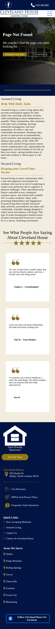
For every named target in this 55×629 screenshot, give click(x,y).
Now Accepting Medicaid (18, 522)
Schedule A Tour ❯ (13, 54)
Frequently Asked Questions (25, 505)
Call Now (40, 54)
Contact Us (11, 533)
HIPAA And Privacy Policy (24, 497)
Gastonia (10, 588)
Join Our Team (15, 457)
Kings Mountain (14, 561)
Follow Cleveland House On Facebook (31, 618)
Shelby (9, 554)
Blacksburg (11, 602)
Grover (9, 574)
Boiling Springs (13, 567)
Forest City (11, 595)
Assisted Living (11, 99)
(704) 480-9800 (42, 5)
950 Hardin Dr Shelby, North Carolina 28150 (24, 474)
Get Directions (18, 489)
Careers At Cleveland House (20, 538)
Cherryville (11, 581)
